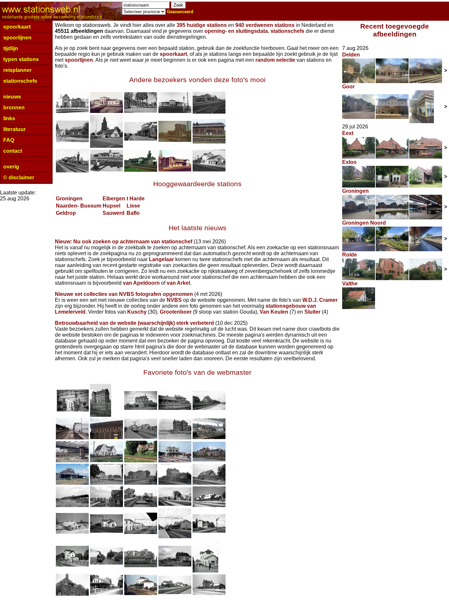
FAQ (8, 140)
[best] (174, 504)
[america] (209, 483)
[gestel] (174, 564)
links (9, 118)
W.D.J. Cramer (320, 300)
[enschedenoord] (209, 459)
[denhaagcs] (72, 460)
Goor (348, 86)
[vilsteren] (140, 460)
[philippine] (72, 111)
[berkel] (140, 437)
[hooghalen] (174, 592)
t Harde (136, 198)
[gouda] (72, 437)
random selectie (275, 60)
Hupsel (111, 206)
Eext (347, 133)
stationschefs (20, 81)
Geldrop (66, 213)
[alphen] (174, 483)
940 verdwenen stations (265, 25)
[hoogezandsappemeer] (140, 593)
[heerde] (205, 570)
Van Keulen (274, 312)
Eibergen (114, 198)
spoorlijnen (17, 37)
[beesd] (140, 505)
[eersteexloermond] (106, 563)
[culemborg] (174, 536)
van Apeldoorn (141, 283)
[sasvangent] (106, 111)
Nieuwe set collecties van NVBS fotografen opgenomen (124, 294)
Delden (351, 54)
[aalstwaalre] (140, 483)
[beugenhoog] (209, 505)
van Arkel (178, 283)
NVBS (174, 300)
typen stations (21, 59)
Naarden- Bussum (78, 206)
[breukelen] (140, 532)
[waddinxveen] (106, 437)
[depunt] (209, 531)
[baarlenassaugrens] (72, 505)
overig (11, 166)
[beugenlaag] (72, 532)
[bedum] (106, 505)
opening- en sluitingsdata (236, 31)
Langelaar (161, 259)
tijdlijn (10, 48)
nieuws (12, 97)
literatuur (14, 129)
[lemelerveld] (140, 408)
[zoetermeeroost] (72, 409)
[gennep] (140, 565)
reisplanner (17, 70)
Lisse (133, 206)
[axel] (174, 140)
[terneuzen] (209, 141)
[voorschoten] (174, 460)
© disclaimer (18, 177)
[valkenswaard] (106, 483)
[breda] (209, 437)
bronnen (14, 107)
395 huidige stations (202, 25)
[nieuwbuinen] (174, 408)
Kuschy (137, 312)
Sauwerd (114, 213)
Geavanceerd (180, 11)
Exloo (349, 162)
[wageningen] (174, 437)
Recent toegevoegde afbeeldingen (394, 30)
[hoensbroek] (209, 169)
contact (12, 151)
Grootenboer (176, 312)
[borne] (106, 531)
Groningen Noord (364, 223)
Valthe (350, 283)
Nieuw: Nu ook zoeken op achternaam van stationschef (123, 241)
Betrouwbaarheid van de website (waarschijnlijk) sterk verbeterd (134, 323)
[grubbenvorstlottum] (209, 593)
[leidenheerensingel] (72, 594)
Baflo (133, 213)
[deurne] (72, 564)
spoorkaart (17, 27)
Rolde (349, 254)
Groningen (69, 198)
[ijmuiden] (72, 483)
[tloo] (106, 593)
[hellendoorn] (100, 415)
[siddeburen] (209, 408)
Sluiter (312, 312)
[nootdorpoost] (106, 460)
